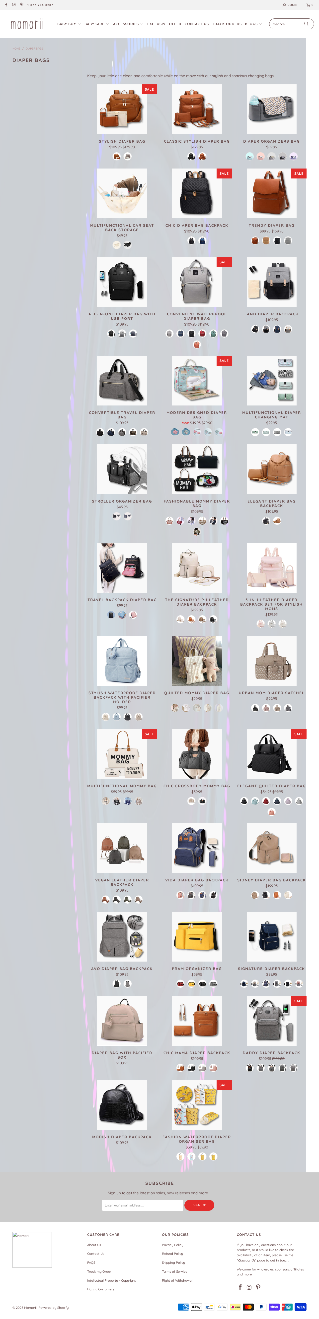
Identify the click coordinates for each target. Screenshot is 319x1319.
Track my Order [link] (99, 1271)
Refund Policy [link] (172, 1254)
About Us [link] (94, 1245)
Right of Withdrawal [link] (177, 1280)
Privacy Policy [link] (172, 1245)
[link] (6, 5)
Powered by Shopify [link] (53, 1308)
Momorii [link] (30, 1308)
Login (293, 5)
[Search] (306, 23)
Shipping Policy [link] (173, 1262)
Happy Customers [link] (100, 1289)
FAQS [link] (91, 1262)
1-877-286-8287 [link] (40, 5)
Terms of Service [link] (174, 1271)
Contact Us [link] (95, 1254)
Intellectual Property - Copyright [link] (111, 1280)
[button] (69, 24)
